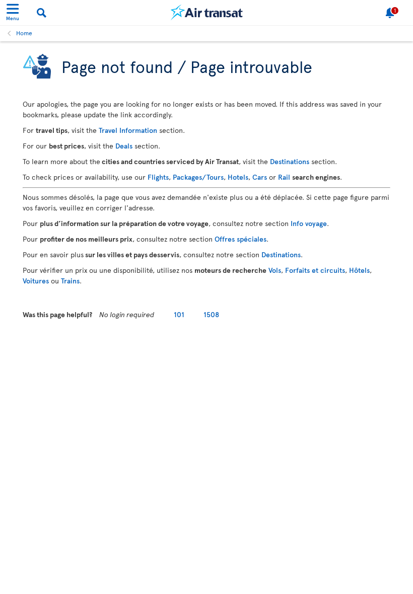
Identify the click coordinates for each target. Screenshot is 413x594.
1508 (211, 314)
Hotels (238, 177)
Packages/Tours (198, 177)
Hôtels (359, 270)
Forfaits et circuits (315, 270)
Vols (274, 270)
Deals (123, 146)
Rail (284, 177)
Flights (158, 177)
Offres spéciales (240, 239)
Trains (70, 280)
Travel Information (128, 130)
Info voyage (309, 223)
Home (24, 33)
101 (179, 314)
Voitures (36, 280)
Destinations (289, 161)
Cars (259, 177)
